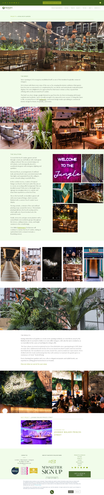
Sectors (66, 7)
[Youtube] (14, 3)
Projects (73, 7)
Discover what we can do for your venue (34, 364)
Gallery (78, 7)
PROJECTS (13, 16)
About (90, 7)
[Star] (16, 3)
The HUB (84, 7)
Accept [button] (70, 491)
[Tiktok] (19, 3)
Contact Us (96, 7)
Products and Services (57, 7)
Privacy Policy (38, 485)
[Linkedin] (3, 3)
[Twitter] (12, 3)
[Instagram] (8, 3)
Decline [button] (77, 491)
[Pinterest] (10, 3)
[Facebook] (5, 3)
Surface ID (42, 99)
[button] (100, 3)
